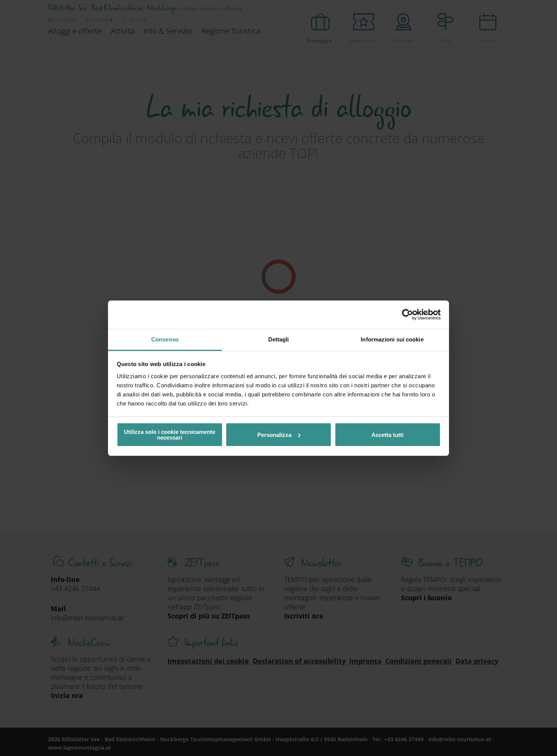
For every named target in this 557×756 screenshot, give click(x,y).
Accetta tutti (387, 435)
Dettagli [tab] (278, 339)
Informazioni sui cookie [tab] (392, 339)
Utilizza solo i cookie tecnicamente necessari (169, 435)
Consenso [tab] (164, 339)
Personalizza (274, 435)
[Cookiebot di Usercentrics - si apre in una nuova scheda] (407, 314)
